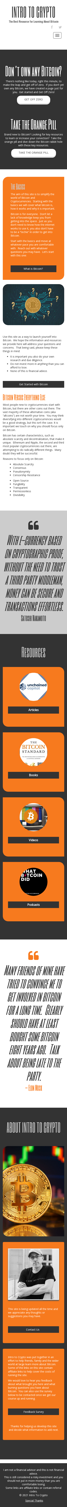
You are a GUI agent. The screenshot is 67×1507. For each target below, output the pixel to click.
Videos (33, 840)
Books (33, 775)
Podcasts (33, 905)
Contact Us (33, 1329)
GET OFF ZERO (33, 99)
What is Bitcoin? (34, 268)
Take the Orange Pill (34, 152)
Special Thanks (34, 1500)
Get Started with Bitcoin (33, 384)
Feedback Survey (33, 1412)
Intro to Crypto (33, 11)
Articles (33, 710)
